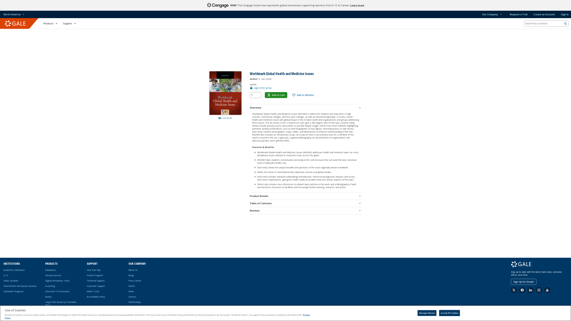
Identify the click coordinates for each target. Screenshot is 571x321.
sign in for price (263, 88)
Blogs (131, 275)
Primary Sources (53, 275)
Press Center (134, 280)
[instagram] (539, 290)
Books (48, 296)
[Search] (565, 23)
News (131, 291)
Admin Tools (93, 291)
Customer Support (96, 286)
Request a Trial (518, 14)
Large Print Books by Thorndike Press (60, 303)
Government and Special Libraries (20, 286)
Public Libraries (11, 280)
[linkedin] (531, 290)
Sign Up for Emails (523, 281)
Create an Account (544, 14)
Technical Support (96, 280)
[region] (285, 313)
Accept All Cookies (449, 313)
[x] (514, 290)
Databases (50, 270)
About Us (133, 270)
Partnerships (134, 302)
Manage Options (427, 313)
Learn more (357, 5)
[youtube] (547, 290)
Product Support (95, 275)
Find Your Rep (94, 270)
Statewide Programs (14, 291)
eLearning (50, 286)
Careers (132, 296)
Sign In (565, 14)
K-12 (6, 275)
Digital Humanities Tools (57, 280)
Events (131, 286)
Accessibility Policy (96, 296)
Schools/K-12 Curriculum (57, 291)
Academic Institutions (14, 270)
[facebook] (522, 290)
